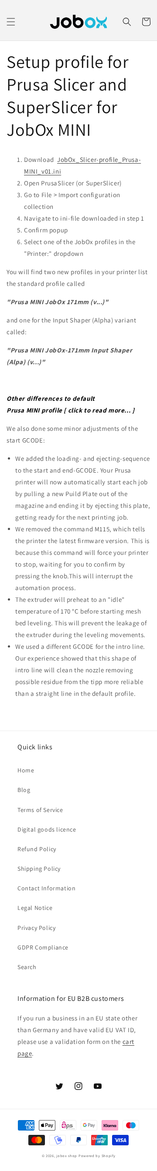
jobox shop (66, 1155)
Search (27, 967)
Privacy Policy (36, 928)
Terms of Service (40, 810)
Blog (23, 790)
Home (25, 770)
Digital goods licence (46, 829)
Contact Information (46, 888)
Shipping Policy (39, 868)
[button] (10, 21)
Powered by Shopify (97, 1155)
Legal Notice (34, 908)
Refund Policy (36, 849)
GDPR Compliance (42, 947)
